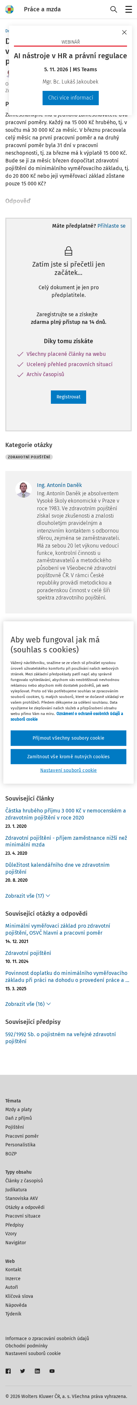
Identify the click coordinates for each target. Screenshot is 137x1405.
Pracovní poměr (22, 1136)
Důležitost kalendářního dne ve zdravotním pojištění (57, 868)
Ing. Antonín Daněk (59, 485)
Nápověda (16, 1305)
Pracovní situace (23, 1216)
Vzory (11, 1234)
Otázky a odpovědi (25, 1207)
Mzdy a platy (18, 1109)
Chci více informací (70, 98)
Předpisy (14, 1225)
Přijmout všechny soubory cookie (68, 738)
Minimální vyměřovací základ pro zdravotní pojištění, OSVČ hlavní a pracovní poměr (57, 929)
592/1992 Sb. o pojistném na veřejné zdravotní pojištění (60, 1038)
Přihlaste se (111, 226)
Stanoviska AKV (21, 1198)
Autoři (11, 1287)
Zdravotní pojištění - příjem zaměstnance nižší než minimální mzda (66, 841)
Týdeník (13, 1314)
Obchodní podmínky (26, 1346)
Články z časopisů (24, 1181)
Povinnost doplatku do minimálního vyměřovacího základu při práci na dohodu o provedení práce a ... (67, 976)
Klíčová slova (19, 1296)
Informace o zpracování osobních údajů (47, 1338)
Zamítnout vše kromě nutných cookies (68, 756)
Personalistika (20, 1145)
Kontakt (13, 1270)
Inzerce (13, 1279)
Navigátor (15, 1243)
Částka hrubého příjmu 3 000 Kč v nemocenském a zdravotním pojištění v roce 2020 (65, 814)
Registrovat (68, 397)
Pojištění (14, 1127)
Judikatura (16, 1190)
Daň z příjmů (18, 1118)
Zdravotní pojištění (28, 953)
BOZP (11, 1154)
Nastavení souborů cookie (33, 1353)
